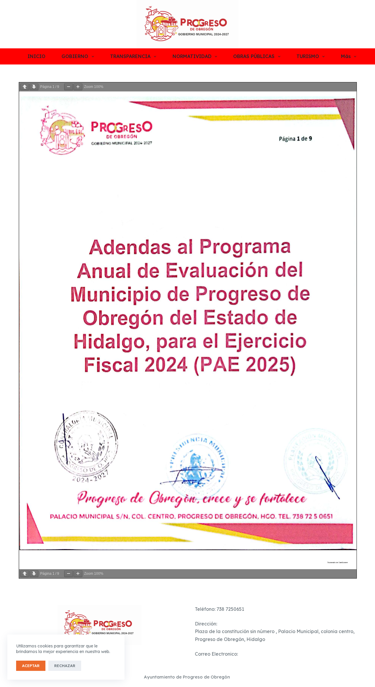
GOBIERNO (75, 56)
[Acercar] (78, 87)
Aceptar (31, 665)
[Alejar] (68, 87)
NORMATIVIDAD (192, 56)
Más (346, 56)
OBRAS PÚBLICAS (254, 56)
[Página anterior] (24, 87)
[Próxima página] (34, 87)
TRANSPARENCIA (130, 56)
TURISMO (307, 56)
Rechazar (64, 665)
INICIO (36, 56)
